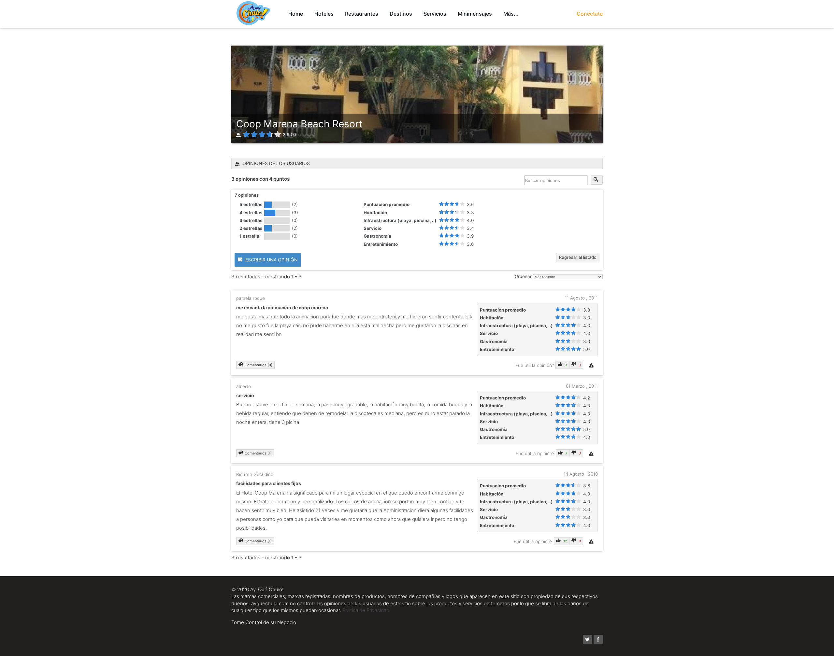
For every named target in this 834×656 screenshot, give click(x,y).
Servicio (372, 228)
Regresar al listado (578, 257)
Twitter (587, 639)
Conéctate (590, 13)
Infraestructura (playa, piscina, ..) (400, 220)
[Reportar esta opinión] (592, 365)
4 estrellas (251, 212)
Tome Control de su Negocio (263, 622)
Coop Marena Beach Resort (299, 124)
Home (295, 13)
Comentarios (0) (258, 365)
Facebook (598, 639)
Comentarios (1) (258, 453)
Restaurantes (361, 13)
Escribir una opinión (271, 259)
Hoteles (324, 13)
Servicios (435, 13)
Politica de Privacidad (365, 610)
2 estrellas (251, 228)
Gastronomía (377, 236)
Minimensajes (475, 13)
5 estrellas (251, 204)
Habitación (375, 212)
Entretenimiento (381, 244)
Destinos (401, 13)
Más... (511, 13)
